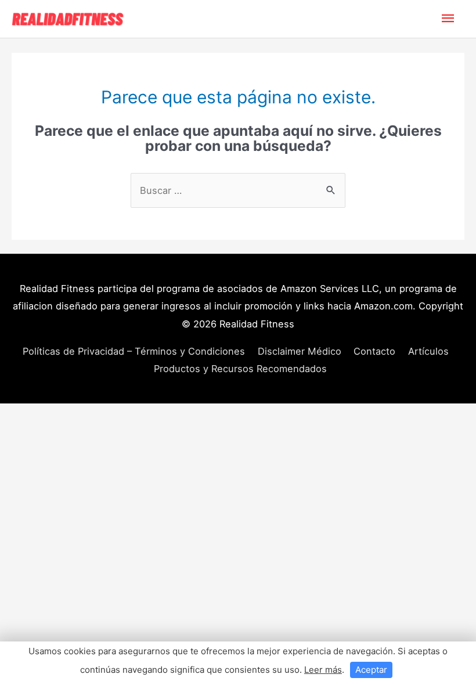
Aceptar (371, 669)
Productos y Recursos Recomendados (240, 368)
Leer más (323, 669)
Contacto (374, 351)
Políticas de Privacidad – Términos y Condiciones (134, 351)
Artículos (428, 351)
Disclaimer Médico (299, 351)
